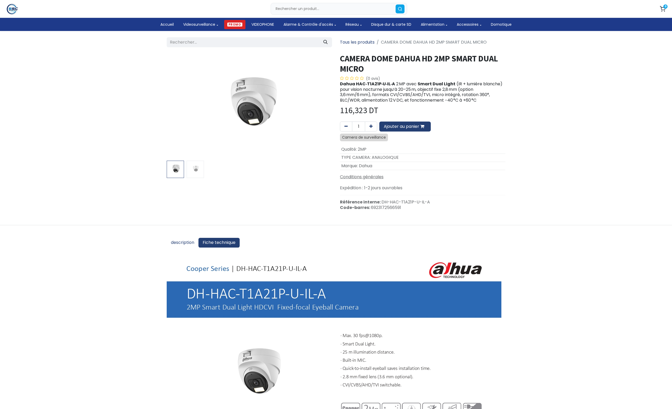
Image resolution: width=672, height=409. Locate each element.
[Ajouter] (371, 127)
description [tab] (182, 242)
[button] (179, 106)
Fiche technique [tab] (219, 242)
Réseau (352, 24)
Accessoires (468, 24)
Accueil (167, 24)
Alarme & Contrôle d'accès (308, 24)
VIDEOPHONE (262, 24)
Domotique (501, 24)
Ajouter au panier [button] (402, 126)
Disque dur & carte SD (391, 24)
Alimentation (432, 24)
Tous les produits (357, 42)
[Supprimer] (346, 127)
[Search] (400, 8)
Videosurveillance (199, 24)
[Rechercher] (325, 42)
